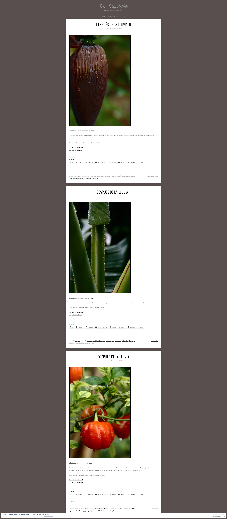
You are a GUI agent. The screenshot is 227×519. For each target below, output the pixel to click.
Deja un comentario (153, 176)
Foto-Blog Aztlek (113, 6)
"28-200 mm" (92, 176)
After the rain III (73, 130)
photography (76, 178)
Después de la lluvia (113, 356)
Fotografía (78, 176)
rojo (95, 511)
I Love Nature (125, 176)
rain (87, 178)
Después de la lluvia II (76, 147)
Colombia (105, 508)
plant (80, 178)
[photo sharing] (100, 125)
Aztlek (92, 130)
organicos (75, 511)
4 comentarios (154, 341)
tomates (105, 511)
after (98, 176)
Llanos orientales (124, 508)
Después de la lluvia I (75, 150)
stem (83, 343)
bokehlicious (99, 341)
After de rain (72, 463)
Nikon (70, 178)
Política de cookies (48, 516)
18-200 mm (89, 341)
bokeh (100, 176)
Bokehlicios (105, 176)
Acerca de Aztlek (113, 16)
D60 (110, 176)
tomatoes (110, 511)
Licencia (122, 16)
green (112, 341)
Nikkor (133, 176)
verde (93, 343)
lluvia (130, 176)
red (93, 511)
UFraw (96, 178)
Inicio (103, 16)
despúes (113, 176)
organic (71, 511)
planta (83, 178)
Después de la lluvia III (113, 24)
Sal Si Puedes (91, 178)
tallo (86, 343)
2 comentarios (154, 508)
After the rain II (73, 298)
